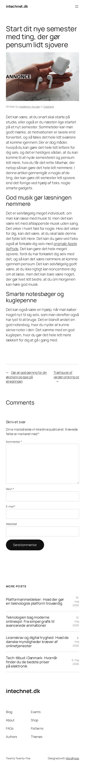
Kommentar (14, 442)
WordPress (72, 758)
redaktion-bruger (29, 106)
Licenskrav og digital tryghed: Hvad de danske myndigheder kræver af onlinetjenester (37, 642)
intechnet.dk (17, 6)
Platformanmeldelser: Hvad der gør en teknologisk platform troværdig (35, 601)
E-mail (10, 506)
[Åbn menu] (76, 6)
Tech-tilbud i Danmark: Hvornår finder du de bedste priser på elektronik (31, 662)
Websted (11, 524)
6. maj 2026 (75, 662)
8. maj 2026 (76, 641)
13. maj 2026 (76, 621)
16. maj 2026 (76, 601)
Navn (10, 489)
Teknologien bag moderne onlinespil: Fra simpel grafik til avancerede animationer (30, 621)
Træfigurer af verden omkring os (66, 374)
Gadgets (48, 106)
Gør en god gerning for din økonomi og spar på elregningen (26, 376)
